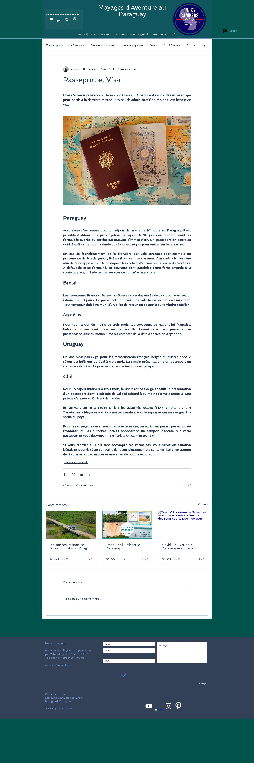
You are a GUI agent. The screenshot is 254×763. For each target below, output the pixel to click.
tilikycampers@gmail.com (77, 650)
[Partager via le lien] (90, 474)
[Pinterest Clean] (74, 19)
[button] (203, 45)
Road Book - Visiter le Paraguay (123, 546)
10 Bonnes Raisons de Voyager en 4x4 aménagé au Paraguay (69, 546)
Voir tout (203, 504)
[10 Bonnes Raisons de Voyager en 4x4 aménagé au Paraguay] (71, 525)
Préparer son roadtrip (103, 45)
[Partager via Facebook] (64, 474)
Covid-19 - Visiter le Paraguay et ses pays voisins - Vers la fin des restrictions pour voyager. (181, 546)
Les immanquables (132, 45)
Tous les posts (54, 45)
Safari (153, 45)
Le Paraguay (77, 45)
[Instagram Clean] (67, 19)
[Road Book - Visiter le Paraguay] (127, 525)
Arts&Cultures (172, 45)
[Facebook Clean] (59, 21)
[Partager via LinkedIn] (81, 474)
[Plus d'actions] (189, 69)
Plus (189, 45)
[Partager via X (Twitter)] (73, 474)
